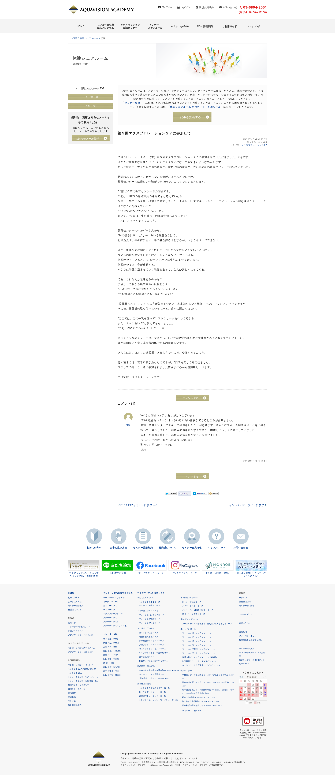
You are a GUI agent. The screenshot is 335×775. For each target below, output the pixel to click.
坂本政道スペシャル (189, 597)
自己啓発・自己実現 (146, 665)
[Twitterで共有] (171, 493)
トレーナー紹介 (110, 634)
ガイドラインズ (110, 605)
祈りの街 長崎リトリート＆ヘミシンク (198, 697)
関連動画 (72, 696)
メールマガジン (245, 614)
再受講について (167, 547)
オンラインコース (188, 628)
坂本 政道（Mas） (111, 638)
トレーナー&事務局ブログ (79, 626)
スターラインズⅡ (111, 621)
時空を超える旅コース (148, 636)
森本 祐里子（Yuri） (111, 670)
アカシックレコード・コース (151, 644)
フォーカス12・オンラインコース (196, 637)
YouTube (167, 7)
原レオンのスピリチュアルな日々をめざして (251, 574)
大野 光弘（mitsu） (111, 642)
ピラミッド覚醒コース (191, 601)
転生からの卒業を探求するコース (153, 660)
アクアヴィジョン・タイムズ (80, 634)
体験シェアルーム (89, 38)
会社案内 (243, 631)
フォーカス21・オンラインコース (196, 645)
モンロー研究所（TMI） (218, 573)
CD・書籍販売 (205, 26)
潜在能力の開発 (144, 683)
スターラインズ (110, 617)
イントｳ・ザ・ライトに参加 (246, 505)
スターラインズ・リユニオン (115, 625)
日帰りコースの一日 (76, 688)
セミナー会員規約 (246, 648)
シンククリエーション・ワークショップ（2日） (159, 699)
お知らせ (72, 622)
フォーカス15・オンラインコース (196, 641)
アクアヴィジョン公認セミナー (130, 26)
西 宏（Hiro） (109, 662)
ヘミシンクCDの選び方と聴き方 (82, 668)
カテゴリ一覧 (91, 97)
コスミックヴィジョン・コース (152, 648)
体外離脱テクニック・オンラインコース (199, 661)
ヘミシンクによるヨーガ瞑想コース (154, 652)
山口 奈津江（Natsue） (113, 674)
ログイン (185, 7)
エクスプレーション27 (113, 613)
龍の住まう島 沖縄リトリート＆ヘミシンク (200, 701)
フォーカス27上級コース (149, 622)
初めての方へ (94, 547)
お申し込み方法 (118, 547)
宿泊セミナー (186, 670)
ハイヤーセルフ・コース (192, 605)
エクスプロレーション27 (254, 144)
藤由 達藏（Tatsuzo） (112, 650)
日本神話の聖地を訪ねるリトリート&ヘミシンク (203, 705)
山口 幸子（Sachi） (111, 658)
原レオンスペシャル (189, 619)
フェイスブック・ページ (150, 573)
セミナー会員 (132, 102)
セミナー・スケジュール (155, 26)
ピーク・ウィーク (111, 601)
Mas (128, 424)
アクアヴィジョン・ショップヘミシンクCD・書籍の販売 (84, 574)
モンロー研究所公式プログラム (105, 26)
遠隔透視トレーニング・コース (152, 695)
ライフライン (109, 609)
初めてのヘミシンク (146, 597)
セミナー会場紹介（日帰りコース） (83, 680)
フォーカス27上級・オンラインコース (198, 653)
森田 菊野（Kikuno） (112, 666)
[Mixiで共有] (214, 493)
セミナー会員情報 (192, 547)
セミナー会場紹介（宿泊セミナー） (83, 676)
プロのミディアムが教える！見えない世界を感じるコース (207, 623)
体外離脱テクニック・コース (151, 640)
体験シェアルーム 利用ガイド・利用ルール (195, 106)
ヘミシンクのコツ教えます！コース (154, 687)
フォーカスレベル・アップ (148, 610)
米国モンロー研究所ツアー (79, 684)
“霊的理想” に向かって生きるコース (154, 678)
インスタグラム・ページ (184, 573)
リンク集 (72, 700)
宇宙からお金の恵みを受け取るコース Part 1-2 (159, 670)
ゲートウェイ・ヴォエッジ (114, 597)
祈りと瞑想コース (146, 656)
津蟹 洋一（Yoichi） (111, 654)
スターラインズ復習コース (193, 613)
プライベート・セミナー (191, 710)
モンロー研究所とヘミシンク (80, 664)
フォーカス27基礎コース (149, 618)
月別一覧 (90, 105)
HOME (80, 26)
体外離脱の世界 (74, 704)
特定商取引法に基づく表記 (250, 639)
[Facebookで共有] (184, 493)
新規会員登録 (206, 7)
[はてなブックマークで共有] (200, 493)
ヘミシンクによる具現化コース (152, 674)
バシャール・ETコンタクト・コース (197, 609)
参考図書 (72, 692)
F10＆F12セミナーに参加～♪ (138, 505)
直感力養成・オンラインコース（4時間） (200, 657)
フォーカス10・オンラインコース (196, 633)
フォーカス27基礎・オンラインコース (198, 649)
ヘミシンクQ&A (180, 26)
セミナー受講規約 (143, 547)
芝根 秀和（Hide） (111, 646)
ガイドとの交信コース (148, 632)
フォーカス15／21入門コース (151, 614)
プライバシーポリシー (248, 635)
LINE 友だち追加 (117, 573)
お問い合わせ (229, 7)
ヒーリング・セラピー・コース (152, 691)
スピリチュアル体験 (146, 628)
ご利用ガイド (229, 26)
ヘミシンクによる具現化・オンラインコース (201, 665)
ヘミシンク (254, 26)
